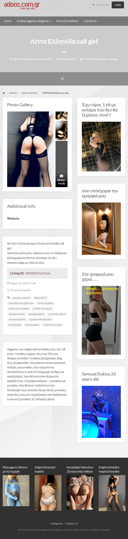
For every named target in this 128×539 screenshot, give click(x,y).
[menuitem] (101, 5)
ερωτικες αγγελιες (21, 297)
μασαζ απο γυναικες (19, 308)
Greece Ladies (43, 59)
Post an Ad (102, 4)
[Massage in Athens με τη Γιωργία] (16, 490)
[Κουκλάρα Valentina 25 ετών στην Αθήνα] (80, 491)
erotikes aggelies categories (33, 20)
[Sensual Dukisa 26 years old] (101, 411)
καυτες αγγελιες (46, 303)
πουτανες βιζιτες (17, 319)
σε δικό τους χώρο (52, 324)
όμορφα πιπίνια (17, 314)
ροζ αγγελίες (15, 324)
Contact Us (90, 20)
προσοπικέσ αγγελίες (41, 319)
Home (7, 20)
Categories (56, 523)
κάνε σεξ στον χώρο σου (21, 303)
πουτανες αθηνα (56, 314)
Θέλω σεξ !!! (40, 297)
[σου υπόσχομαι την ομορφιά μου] (101, 228)
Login (118, 4)
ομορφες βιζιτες (36, 314)
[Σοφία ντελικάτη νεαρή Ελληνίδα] (112, 492)
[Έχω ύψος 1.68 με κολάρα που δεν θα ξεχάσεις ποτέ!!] (101, 146)
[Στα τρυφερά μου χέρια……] (101, 320)
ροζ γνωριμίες (32, 324)
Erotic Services (23, 59)
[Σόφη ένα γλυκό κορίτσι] (48, 492)
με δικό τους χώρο (42, 308)
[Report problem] (62, 78)
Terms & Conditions (67, 20)
